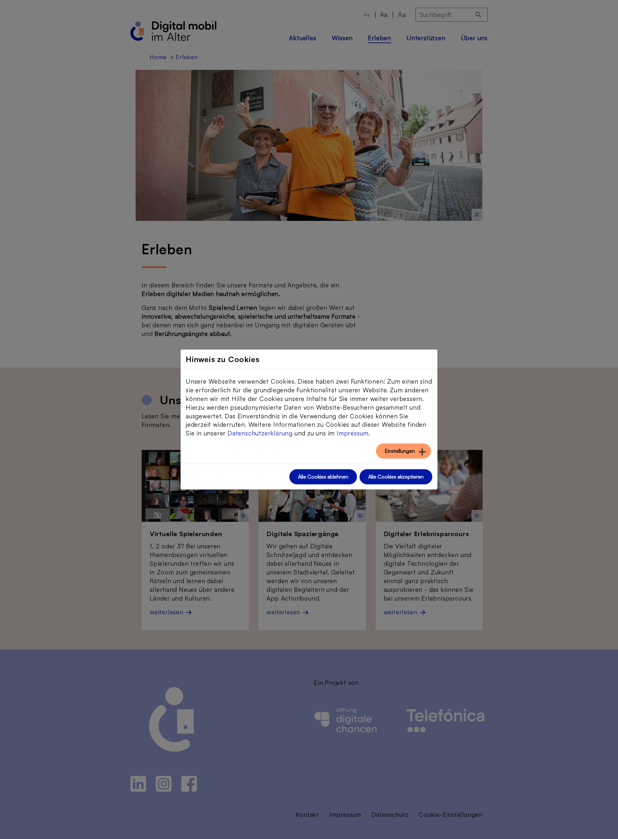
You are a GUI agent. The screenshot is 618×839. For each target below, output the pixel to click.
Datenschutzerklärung (260, 433)
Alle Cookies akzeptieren (396, 476)
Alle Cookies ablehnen (323, 476)
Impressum (353, 433)
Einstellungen (400, 451)
